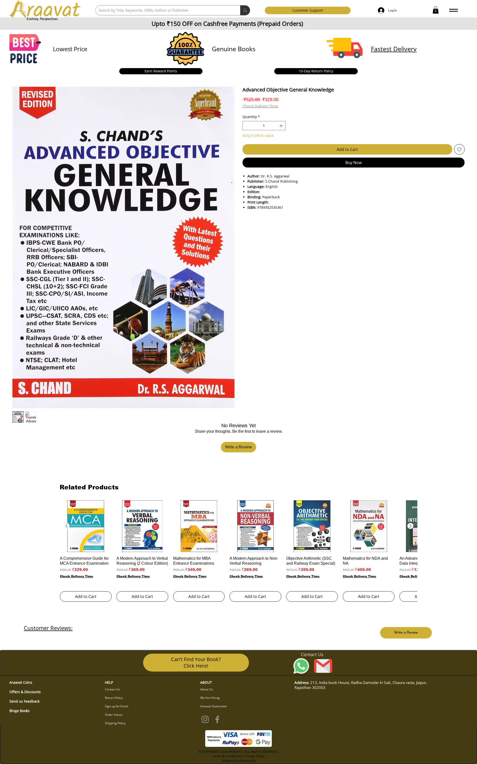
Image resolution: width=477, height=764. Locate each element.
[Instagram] (205, 719)
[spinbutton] (263, 125)
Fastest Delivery (394, 48)
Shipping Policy (115, 723)
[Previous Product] (67, 526)
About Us (206, 689)
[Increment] (281, 125)
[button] (436, 10)
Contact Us (112, 689)
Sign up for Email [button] (116, 706)
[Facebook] (217, 719)
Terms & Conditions (226, 756)
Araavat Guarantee (213, 706)
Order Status (113, 715)
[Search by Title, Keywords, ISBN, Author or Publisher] (245, 10)
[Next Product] (410, 526)
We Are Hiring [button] (210, 698)
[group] (238, 551)
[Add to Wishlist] (459, 149)
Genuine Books (233, 48)
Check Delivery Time (260, 106)
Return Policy (114, 698)
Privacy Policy (255, 756)
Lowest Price (70, 49)
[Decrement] (246, 125)
